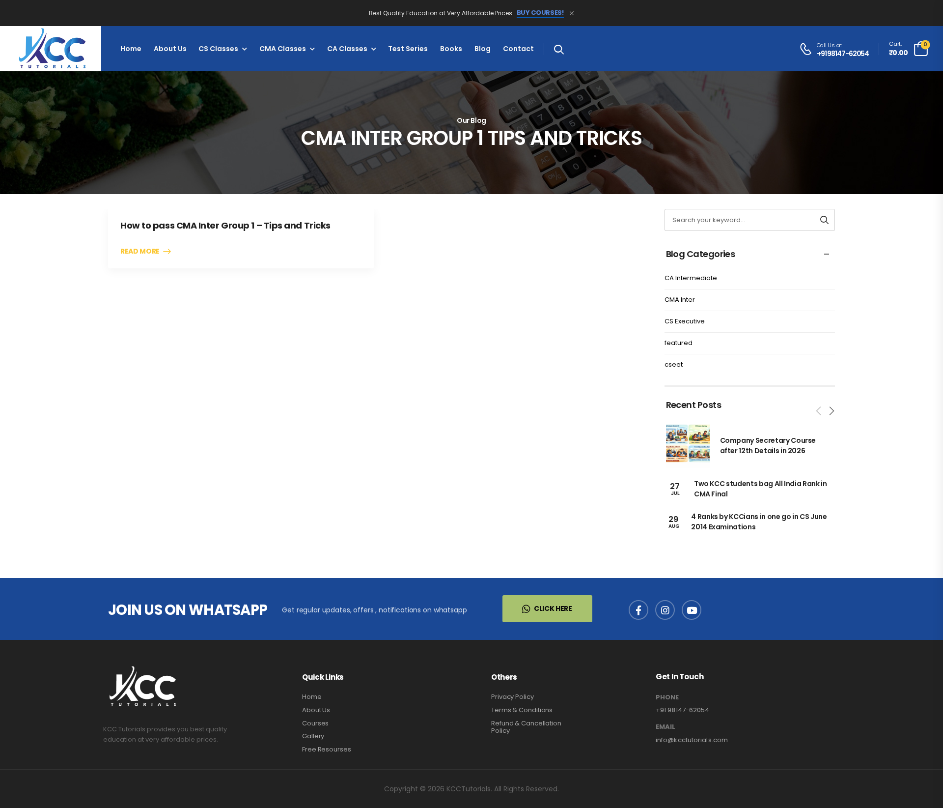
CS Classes (218, 49)
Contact (518, 49)
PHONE (667, 697)
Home (130, 49)
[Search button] (824, 220)
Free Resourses (326, 749)
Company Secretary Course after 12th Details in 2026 (768, 445)
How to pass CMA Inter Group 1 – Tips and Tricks (225, 225)
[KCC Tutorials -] (50, 48)
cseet (674, 364)
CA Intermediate (691, 278)
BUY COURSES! (540, 13)
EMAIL (665, 727)
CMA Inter (680, 299)
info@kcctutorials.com (692, 740)
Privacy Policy (512, 696)
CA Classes (347, 49)
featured (679, 342)
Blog (482, 49)
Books (451, 49)
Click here (553, 608)
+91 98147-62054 (843, 54)
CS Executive (685, 321)
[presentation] (819, 411)
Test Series (408, 49)
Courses (315, 723)
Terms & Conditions (522, 710)
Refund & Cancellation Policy (526, 727)
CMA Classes (282, 49)
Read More (140, 251)
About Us (170, 49)
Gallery (313, 736)
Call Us (826, 45)
